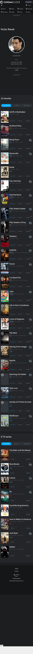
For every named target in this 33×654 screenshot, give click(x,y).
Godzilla (12, 250)
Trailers (12, 12)
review (28, 162)
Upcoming (5, 12)
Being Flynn (14, 140)
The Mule (13, 333)
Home (4, 9)
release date (26, 105)
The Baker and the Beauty (20, 450)
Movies (12, 9)
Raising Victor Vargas (18, 347)
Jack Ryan (13, 533)
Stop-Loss (13, 388)
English (16, 568)
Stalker (12, 547)
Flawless (13, 236)
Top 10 (20, 12)
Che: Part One (15, 181)
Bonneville (13, 153)
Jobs (11, 292)
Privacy (17, 574)
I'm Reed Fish (15, 278)
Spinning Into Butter (17, 374)
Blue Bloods (14, 464)
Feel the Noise (15, 195)
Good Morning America (18, 506)
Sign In (29, 5)
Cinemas (21, 9)
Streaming (29, 9)
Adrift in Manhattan (17, 112)
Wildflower (14, 416)
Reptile (12, 361)
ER (10, 492)
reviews (28, 121)
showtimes (12, 121)
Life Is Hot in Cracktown (19, 305)
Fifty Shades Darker (17, 209)
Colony (12, 478)
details (20, 121)
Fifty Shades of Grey (17, 223)
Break (11, 167)
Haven (12, 264)
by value (16, 105)
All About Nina (15, 126)
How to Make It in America (20, 519)
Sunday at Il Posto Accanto (20, 402)
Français (16, 571)
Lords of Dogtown (16, 319)
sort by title (6, 105)
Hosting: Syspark (16, 578)
